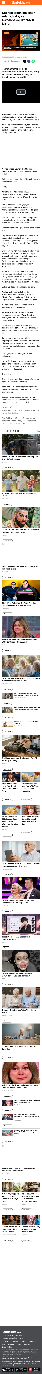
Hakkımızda (5, 1338)
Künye (21, 1338)
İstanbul (16, 207)
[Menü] (3, 2)
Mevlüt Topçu (8, 297)
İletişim (16, 1338)
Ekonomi (32, 1341)
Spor (3, 1344)
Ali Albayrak (19, 235)
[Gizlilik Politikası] (18, 1361)
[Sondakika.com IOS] (8, 1369)
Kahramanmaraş (9, 114)
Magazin (11, 1344)
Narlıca (5, 292)
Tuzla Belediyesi (29, 315)
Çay (3, 338)
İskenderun (7, 325)
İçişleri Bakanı (8, 300)
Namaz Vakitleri (7, 1347)
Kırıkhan (5, 312)
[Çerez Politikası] (7, 1363)
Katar (26, 194)
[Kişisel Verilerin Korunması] (21, 1363)
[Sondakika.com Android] (21, 1369)
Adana (13, 117)
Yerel (19, 1344)
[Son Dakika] (21, 2)
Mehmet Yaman (9, 171)
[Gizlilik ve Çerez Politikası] (32, 1361)
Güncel (15, 1341)
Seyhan (27, 125)
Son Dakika (5, 1341)
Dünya (23, 1341)
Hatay (19, 117)
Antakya (5, 192)
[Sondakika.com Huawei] (34, 1369)
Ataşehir (24, 207)
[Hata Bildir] (16, 1365)
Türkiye (32, 194)
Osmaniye (29, 117)
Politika (27, 1344)
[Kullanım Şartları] (7, 1361)
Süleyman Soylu (22, 300)
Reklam (11, 1338)
